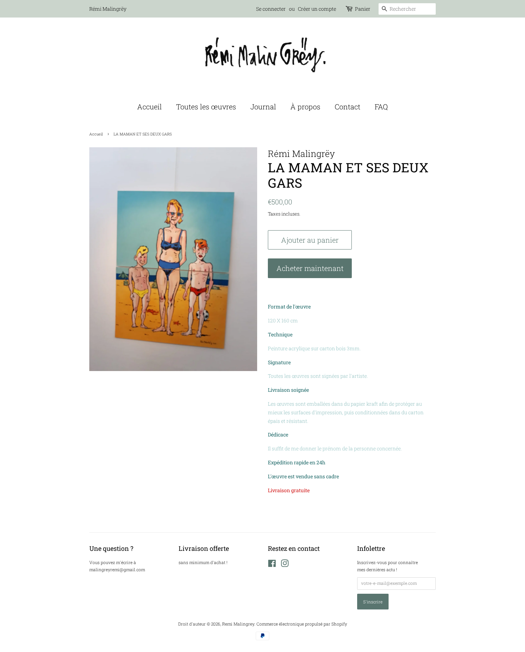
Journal (263, 106)
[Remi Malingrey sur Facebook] (272, 565)
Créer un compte (317, 8)
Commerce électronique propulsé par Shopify (301, 624)
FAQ (381, 106)
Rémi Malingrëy (107, 8)
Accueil (149, 106)
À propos (305, 106)
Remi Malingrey (238, 624)
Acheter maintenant (310, 268)
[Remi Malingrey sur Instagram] (285, 565)
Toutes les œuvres (206, 106)
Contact (347, 106)
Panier (362, 8)
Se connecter (271, 8)
